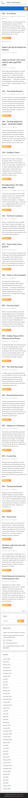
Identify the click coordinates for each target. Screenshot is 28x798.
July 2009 (5, 745)
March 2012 (6, 661)
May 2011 (5, 682)
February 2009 (7, 760)
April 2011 (5, 685)
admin (14, 16)
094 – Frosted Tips (9, 456)
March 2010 (6, 722)
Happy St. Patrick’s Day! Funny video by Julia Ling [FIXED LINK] (13, 62)
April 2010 (5, 719)
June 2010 (5, 713)
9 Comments (21, 94)
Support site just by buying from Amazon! (14, 632)
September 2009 (7, 739)
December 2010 (7, 696)
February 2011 (6, 690)
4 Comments (23, 155)
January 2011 (6, 693)
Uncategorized (7, 41)
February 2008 (7, 785)
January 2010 (6, 728)
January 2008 (6, 788)
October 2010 (6, 702)
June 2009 (6, 748)
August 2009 (6, 742)
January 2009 (6, 762)
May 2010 (5, 716)
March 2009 (6, 757)
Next (23, 611)
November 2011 (7, 673)
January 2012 (6, 667)
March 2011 (6, 687)
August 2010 (6, 708)
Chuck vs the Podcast (13, 2)
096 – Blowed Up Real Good (12, 395)
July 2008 (5, 777)
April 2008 (5, 783)
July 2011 (5, 679)
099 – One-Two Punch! (10, 305)
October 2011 (6, 676)
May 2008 (5, 780)
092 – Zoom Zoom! (9, 517)
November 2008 (7, 768)
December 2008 (7, 765)
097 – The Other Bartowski (12, 367)
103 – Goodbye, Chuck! (11, 152)
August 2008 (6, 774)
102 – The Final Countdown (12, 216)
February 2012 (6, 664)
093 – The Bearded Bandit (12, 486)
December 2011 (7, 670)
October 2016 (6, 659)
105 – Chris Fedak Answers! (12, 91)
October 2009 (6, 736)
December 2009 (7, 731)
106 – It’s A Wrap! (9, 13)
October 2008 (6, 771)
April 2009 (5, 754)
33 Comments (22, 16)
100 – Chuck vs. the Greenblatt (14, 275)
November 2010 (7, 699)
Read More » (7, 38)
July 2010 (5, 710)
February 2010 (6, 725)
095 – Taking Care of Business (13, 426)
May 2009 (5, 751)
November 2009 (7, 734)
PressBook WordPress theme (17, 796)
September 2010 (7, 705)
